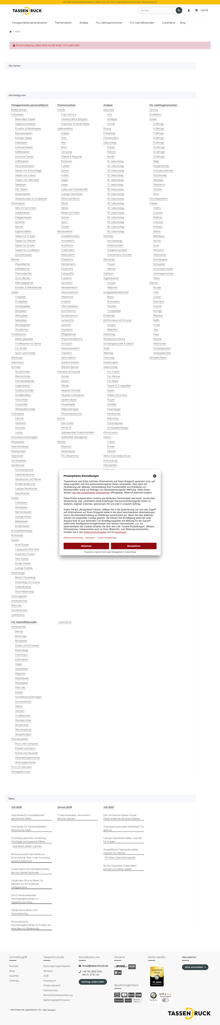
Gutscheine (65, 622)
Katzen (65, 381)
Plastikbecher (22, 264)
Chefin (157, 208)
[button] (188, 10)
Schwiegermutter (163, 268)
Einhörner (66, 161)
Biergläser (21, 310)
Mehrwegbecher (24, 282)
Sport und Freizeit (25, 353)
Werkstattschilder (25, 409)
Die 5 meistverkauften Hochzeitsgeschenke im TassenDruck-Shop (24, 899)
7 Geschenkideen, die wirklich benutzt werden (73, 817)
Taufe (106, 348)
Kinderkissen (22, 526)
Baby (156, 161)
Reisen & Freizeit (70, 212)
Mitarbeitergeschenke (27, 757)
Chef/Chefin (68, 250)
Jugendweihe (110, 278)
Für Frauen (113, 371)
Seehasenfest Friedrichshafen (77, 432)
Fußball (65, 165)
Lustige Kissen (23, 516)
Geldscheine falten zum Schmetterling (24, 912)
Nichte (157, 240)
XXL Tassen (21, 189)
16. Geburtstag (115, 179)
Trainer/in (66, 353)
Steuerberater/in (70, 348)
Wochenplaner (23, 729)
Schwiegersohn (162, 348)
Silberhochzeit (115, 245)
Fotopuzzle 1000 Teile (27, 549)
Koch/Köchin (68, 310)
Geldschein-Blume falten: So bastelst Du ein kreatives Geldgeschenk (27, 884)
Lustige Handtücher (26, 488)
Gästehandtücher (25, 474)
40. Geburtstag (115, 208)
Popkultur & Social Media (75, 123)
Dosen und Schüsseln (27, 645)
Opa (155, 329)
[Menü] (171, 993)
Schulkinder (160, 175)
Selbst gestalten (24, 338)
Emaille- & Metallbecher (28, 287)
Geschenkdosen (20, 446)
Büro (64, 147)
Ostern (107, 437)
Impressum (49, 980)
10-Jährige (159, 147)
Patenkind (159, 184)
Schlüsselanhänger (22, 530)
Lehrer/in (66, 324)
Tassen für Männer (25, 240)
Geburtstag (109, 142)
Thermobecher (23, 273)
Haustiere (20, 423)
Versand (47, 971)
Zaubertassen (22, 194)
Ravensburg (68, 451)
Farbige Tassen (23, 137)
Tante (156, 278)
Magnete (20, 673)
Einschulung (110, 460)
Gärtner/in (67, 282)
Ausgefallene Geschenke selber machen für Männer (120, 851)
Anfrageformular (20, 771)
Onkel (156, 324)
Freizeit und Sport (25, 748)
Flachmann (17, 362)
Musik (64, 203)
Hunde (65, 376)
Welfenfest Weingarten (74, 437)
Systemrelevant (70, 362)
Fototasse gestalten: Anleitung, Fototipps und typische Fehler (28, 840)
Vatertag (108, 353)
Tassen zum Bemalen (27, 179)
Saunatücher (22, 493)
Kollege (157, 310)
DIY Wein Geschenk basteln (120, 857)
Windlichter (22, 329)
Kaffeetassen (22, 151)
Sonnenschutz (19, 610)
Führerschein (110, 137)
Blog (12, 971)
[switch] (165, 1000)
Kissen (15, 497)
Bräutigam (113, 301)
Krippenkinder (161, 165)
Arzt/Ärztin (67, 245)
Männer (111, 151)
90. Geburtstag (115, 231)
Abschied (108, 109)
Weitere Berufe (69, 367)
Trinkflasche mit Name (28, 343)
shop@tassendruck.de (95, 965)
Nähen (64, 208)
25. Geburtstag (115, 198)
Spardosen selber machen (27, 846)
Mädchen (112, 287)
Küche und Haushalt (26, 753)
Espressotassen (23, 133)
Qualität (14, 975)
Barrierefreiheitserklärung (58, 995)
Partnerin (158, 250)
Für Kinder (21, 348)
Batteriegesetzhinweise (56, 1000)
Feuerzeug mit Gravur (27, 582)
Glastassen (21, 142)
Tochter (157, 189)
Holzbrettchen (19, 600)
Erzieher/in (67, 259)
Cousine (157, 212)
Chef (155, 292)
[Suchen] (179, 10)
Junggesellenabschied (115, 292)
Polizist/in (66, 343)
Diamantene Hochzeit (119, 254)
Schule (65, 217)
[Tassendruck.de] (27, 11)
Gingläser (20, 296)
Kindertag (109, 315)
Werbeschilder (23, 720)
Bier (63, 142)
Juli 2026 (16, 807)
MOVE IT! (66, 427)
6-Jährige (158, 128)
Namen (19, 226)
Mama (156, 231)
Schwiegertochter (163, 273)
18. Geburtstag (115, 189)
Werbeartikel (18, 626)
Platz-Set (16, 605)
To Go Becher (22, 278)
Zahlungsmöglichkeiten (56, 966)
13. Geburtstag (115, 175)
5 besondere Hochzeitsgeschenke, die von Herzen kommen (30, 871)
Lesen (64, 184)
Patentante (159, 254)
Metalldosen (22, 678)
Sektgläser (21, 320)
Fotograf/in (67, 273)
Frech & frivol (68, 114)
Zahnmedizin (68, 357)
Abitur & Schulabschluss (116, 455)
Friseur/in (66, 278)
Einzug (107, 128)
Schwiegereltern (158, 198)
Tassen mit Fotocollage (28, 170)
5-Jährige (158, 123)
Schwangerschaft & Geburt (118, 343)
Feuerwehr (67, 268)
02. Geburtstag (115, 165)
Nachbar (158, 315)
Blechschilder (22, 376)
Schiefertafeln (23, 395)
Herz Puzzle (21, 558)
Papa (156, 334)
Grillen (65, 175)
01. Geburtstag (115, 161)
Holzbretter (21, 668)
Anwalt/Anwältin (70, 236)
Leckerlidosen (69, 399)
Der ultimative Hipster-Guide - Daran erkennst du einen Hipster (121, 817)
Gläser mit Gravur (117, 395)
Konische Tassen (24, 156)
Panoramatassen (24, 165)
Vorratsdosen (18, 460)
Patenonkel (159, 343)
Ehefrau (157, 217)
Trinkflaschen (18, 334)
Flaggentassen (23, 217)
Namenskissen (23, 511)
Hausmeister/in (69, 292)
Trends (61, 109)
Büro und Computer (26, 743)
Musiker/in (67, 329)
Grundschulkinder (163, 170)
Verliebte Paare (158, 357)
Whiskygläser (22, 324)
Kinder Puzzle (22, 563)
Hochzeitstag (114, 240)
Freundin (158, 222)
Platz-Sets (113, 418)
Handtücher (18, 465)
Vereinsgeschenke (25, 762)
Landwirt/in (67, 320)
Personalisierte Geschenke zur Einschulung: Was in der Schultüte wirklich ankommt (30, 857)
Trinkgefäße (114, 310)
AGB (45, 975)
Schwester (159, 264)
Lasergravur (18, 614)
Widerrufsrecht (52, 985)
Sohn (156, 194)
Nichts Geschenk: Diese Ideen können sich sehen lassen (119, 867)
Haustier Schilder (71, 390)
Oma (156, 245)
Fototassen (17, 114)
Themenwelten (19, 739)
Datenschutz (50, 990)
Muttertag (109, 334)
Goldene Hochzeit (117, 250)
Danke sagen (110, 362)
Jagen (64, 179)
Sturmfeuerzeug (24, 591)
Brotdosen (17, 535)
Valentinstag (110, 367)
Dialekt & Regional (71, 156)
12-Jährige (159, 151)
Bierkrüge (17, 357)
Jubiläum (108, 273)
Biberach (66, 446)
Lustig (18, 432)
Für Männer (113, 376)
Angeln (65, 133)
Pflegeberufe (68, 334)
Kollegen (112, 119)
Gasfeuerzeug (23, 586)
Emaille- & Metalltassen (28, 128)
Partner (157, 338)
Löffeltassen (22, 161)
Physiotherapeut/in (72, 338)
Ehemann (158, 301)
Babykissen (21, 521)
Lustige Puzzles (24, 568)
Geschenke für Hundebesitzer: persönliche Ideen (28, 817)
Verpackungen (23, 734)
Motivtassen (18, 203)
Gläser (14, 292)
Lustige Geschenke (71, 194)
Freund (157, 306)
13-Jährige (159, 156)
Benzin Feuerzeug (25, 577)
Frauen (111, 147)
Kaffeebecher (22, 268)
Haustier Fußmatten (72, 395)
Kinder (111, 156)
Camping (66, 151)
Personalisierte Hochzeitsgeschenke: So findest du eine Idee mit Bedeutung (31, 925)
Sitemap (14, 980)
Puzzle (15, 540)
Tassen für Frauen (25, 236)
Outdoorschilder (24, 390)
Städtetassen (22, 212)
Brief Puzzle (22, 544)
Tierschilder (21, 399)
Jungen (111, 282)
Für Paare (112, 381)
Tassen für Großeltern (27, 250)
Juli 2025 (108, 807)
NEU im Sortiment (25, 208)
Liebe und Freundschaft (74, 189)
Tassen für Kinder (25, 245)
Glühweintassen (24, 147)
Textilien (111, 306)
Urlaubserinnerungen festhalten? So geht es (123, 828)
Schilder (15, 367)
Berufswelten (64, 231)
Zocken (65, 226)
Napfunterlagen (70, 409)
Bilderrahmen (19, 109)
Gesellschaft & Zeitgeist (74, 119)
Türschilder (21, 404)
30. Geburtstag (115, 203)
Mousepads (17, 441)
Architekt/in (68, 240)
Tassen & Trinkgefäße (119, 385)
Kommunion (110, 432)
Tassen (19, 706)
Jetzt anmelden (194, 967)
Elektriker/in (68, 254)
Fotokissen (21, 502)
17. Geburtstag (115, 184)
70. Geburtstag (115, 222)
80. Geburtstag (115, 226)
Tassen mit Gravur (25, 175)
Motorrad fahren (70, 198)
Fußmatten (17, 413)
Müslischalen (18, 451)
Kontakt (13, 966)
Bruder (157, 287)
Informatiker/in (69, 306)
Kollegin (158, 226)
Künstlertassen (23, 254)
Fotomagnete (19, 596)
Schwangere (160, 259)
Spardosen (17, 455)
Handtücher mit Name (28, 479)
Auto (64, 137)
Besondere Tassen (25, 119)
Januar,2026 (64, 807)
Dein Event (67, 423)
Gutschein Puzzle (24, 554)
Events (61, 418)
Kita (109, 114)
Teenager (158, 179)
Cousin (157, 296)
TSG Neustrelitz (70, 455)
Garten (65, 170)
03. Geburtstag (115, 170)
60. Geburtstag (115, 217)
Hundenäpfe (68, 404)
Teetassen (20, 184)
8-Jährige (158, 137)
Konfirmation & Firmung (117, 320)
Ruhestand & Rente (114, 338)
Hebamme (67, 296)
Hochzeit (20, 427)
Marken (61, 441)
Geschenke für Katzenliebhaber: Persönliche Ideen (29, 828)
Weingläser (21, 315)
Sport (64, 222)
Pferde (65, 385)
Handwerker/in (69, 287)
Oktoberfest (110, 465)
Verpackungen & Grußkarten (31, 198)
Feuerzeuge (17, 572)
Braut (110, 296)
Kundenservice (69, 315)
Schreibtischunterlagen (24, 437)
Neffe (156, 320)
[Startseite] (10, 32)
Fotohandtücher (24, 469)
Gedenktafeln (22, 385)
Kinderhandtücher (25, 483)
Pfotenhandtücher (71, 413)
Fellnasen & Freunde (68, 371)
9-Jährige (158, 142)
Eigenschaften (23, 231)
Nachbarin (159, 236)
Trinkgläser (21, 301)
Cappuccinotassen (25, 123)
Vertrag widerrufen (92, 981)
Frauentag (109, 133)
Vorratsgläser (22, 306)
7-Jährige (158, 133)
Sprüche (19, 222)
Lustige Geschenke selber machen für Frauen (122, 840)
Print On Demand (21, 767)
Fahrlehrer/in (68, 264)
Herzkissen (21, 507)
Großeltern (155, 114)
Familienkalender (25, 381)
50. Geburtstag (115, 212)
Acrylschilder (22, 371)
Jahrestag (109, 259)
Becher (15, 259)
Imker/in (66, 301)
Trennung (108, 357)
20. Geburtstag (115, 194)
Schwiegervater (162, 353)
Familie (19, 418)
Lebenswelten (65, 128)
